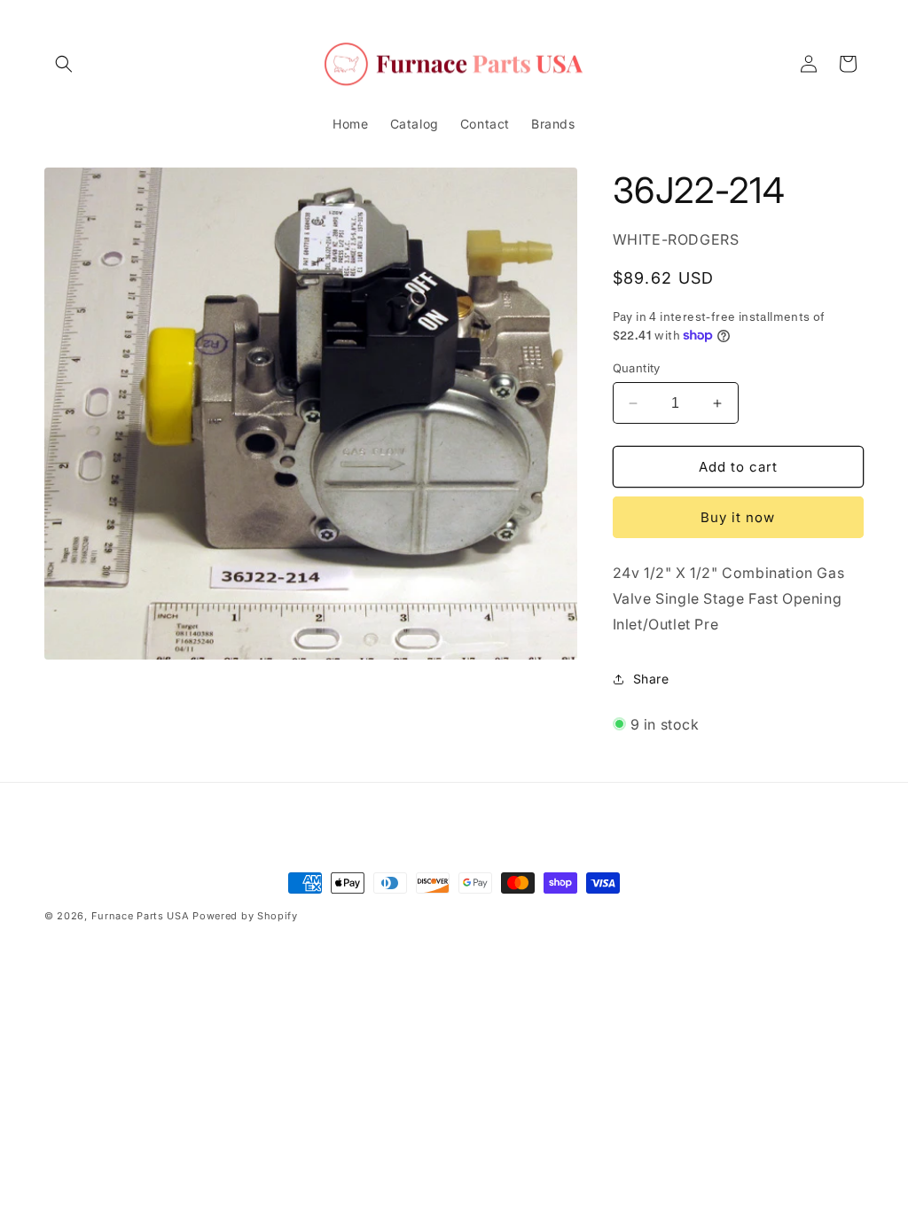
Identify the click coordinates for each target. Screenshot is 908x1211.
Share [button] (651, 678)
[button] (63, 63)
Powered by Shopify (245, 916)
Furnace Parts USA (140, 916)
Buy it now (738, 517)
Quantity (637, 368)
